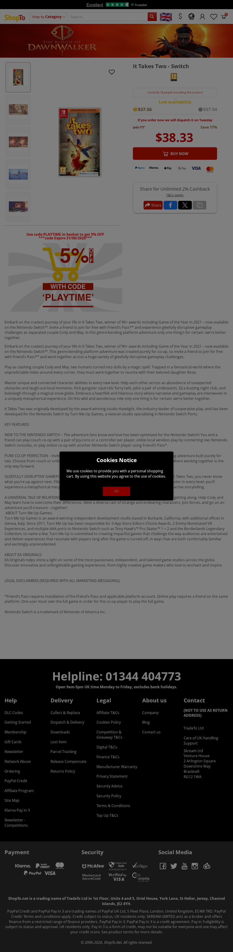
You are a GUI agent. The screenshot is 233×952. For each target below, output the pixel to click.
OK (116, 491)
